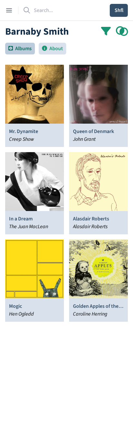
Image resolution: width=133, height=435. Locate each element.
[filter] (106, 32)
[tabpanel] (66, 237)
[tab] (20, 48)
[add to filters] (122, 32)
